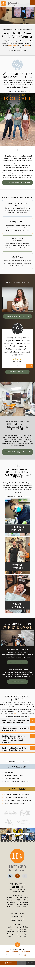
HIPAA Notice (26, 951)
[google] (10, 876)
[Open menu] (32, 2)
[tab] (17, 366)
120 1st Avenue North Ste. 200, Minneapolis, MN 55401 (17, 890)
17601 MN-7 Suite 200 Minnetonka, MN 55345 (17, 919)
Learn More (16, 681)
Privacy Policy (16, 951)
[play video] (17, 299)
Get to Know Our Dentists (16, 182)
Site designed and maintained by (14, 955)
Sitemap (7, 951)
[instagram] (17, 876)
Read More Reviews (16, 371)
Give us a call (17, 714)
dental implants (13, 45)
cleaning (27, 45)
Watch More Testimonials (15, 316)
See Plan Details (16, 662)
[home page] (10, 3)
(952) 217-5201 (17, 916)
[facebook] (24, 876)
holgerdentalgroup (17, 834)
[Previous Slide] (28, 366)
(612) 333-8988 (17, 887)
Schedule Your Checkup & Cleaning (18, 451)
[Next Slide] (31, 366)
